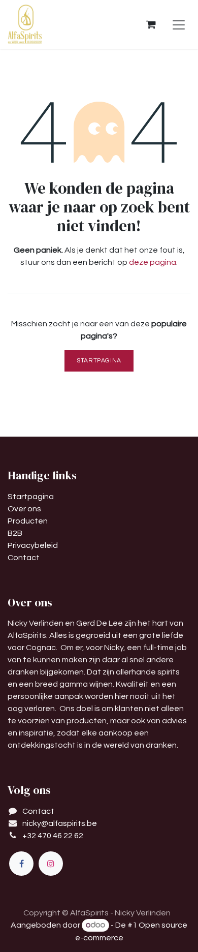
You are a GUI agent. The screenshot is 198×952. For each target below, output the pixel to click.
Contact (24, 558)
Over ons (24, 509)
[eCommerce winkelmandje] (151, 24)
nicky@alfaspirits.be (59, 823)
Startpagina (99, 360)
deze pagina (152, 262)
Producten (28, 521)
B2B (15, 533)
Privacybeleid (33, 545)
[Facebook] (21, 863)
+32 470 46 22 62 (52, 836)
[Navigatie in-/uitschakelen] (178, 25)
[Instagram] (51, 863)
